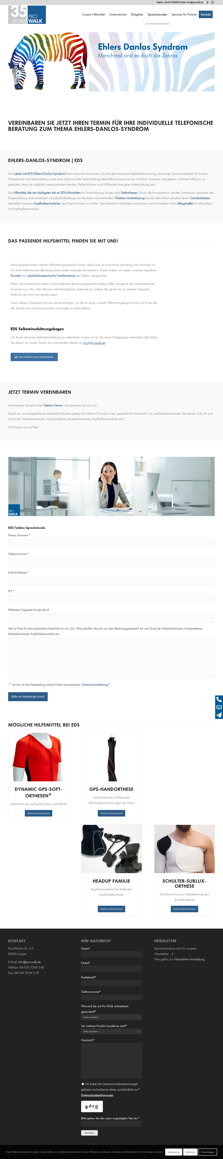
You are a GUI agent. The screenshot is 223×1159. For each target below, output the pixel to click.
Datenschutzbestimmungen (97, 1095)
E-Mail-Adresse (18, 572)
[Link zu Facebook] (207, 2)
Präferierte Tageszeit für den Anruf (28, 610)
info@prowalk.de (195, 2)
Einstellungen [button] (208, 1151)
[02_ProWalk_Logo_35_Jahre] (27, 14)
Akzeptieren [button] (174, 1151)
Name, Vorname (19, 535)
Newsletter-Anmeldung (189, 959)
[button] (93, 14)
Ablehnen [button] (190, 1151)
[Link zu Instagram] (212, 2)
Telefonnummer (18, 554)
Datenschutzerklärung (95, 684)
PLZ (11, 591)
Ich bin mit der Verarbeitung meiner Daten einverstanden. (61, 684)
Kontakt (16, 276)
